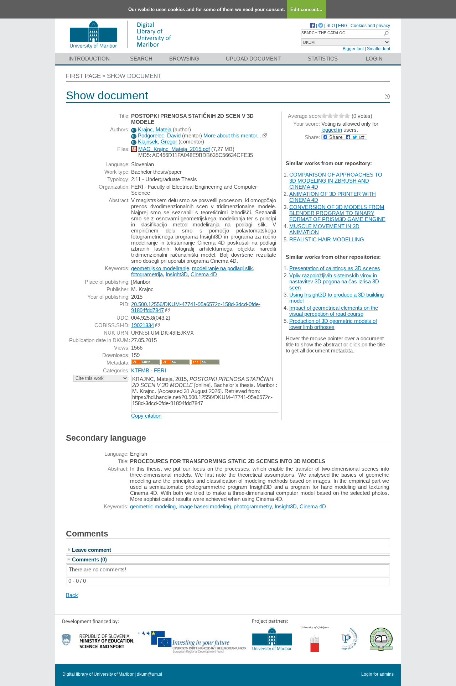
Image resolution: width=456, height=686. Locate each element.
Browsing (184, 59)
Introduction (89, 59)
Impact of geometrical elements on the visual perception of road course (333, 311)
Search (141, 59)
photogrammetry (253, 506)
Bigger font (353, 48)
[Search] (386, 33)
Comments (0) (89, 559)
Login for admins (377, 674)
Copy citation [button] (146, 416)
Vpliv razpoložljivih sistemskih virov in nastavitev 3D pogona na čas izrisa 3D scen (334, 281)
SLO (330, 25)
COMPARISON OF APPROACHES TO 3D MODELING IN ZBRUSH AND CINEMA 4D (335, 181)
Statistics (323, 59)
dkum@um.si (149, 674)
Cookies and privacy (370, 25)
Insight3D (177, 274)
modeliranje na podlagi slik (222, 268)
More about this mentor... (232, 135)
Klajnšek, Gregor (157, 141)
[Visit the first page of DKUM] (120, 49)
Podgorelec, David (159, 135)
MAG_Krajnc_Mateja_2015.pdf (174, 149)
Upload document (253, 59)
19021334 (142, 325)
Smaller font (378, 48)
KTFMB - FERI (148, 370)
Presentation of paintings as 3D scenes (334, 268)
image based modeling (204, 506)
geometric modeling (153, 506)
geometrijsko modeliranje (160, 268)
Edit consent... (306, 9)
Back (72, 595)
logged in (331, 130)
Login (374, 59)
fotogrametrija (147, 274)
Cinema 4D (204, 274)
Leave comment (91, 550)
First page (83, 76)
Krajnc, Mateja (154, 129)
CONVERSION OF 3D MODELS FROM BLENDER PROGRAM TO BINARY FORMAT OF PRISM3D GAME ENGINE (337, 213)
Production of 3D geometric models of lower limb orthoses (333, 324)
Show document (134, 76)
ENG (342, 25)
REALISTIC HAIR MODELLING (326, 239)
